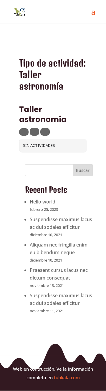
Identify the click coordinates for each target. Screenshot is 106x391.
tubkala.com (67, 377)
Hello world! (43, 201)
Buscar (83, 170)
